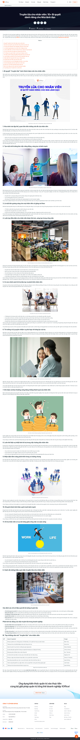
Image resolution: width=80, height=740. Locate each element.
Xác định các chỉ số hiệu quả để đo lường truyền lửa (13, 64)
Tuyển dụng (36, 717)
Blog (65, 706)
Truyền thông (36, 710)
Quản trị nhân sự (8, 5)
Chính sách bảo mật (38, 728)
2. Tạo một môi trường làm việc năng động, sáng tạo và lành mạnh (15, 46)
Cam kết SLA (46, 728)
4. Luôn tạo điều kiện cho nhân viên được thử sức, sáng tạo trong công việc (17, 49)
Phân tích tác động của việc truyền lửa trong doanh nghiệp (14, 66)
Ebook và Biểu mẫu (67, 719)
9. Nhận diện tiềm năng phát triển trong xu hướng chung (14, 58)
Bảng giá (39, 2)
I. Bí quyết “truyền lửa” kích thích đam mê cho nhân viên (14, 43)
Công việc (51, 710)
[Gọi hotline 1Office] (76, 736)
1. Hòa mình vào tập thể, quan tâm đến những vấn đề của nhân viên (16, 44)
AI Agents (27, 2)
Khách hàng (45, 2)
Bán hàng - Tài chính (67, 717)
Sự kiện (35, 712)
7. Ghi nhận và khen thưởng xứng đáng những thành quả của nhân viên (16, 54)
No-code (33, 2)
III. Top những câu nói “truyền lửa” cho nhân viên (12, 67)
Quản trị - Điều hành (67, 710)
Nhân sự (50, 712)
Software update (62, 728)
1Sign (50, 717)
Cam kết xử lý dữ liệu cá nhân (39, 721)
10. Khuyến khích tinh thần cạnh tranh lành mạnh (12, 59)
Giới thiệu (36, 706)
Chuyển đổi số (66, 708)
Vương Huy (49, 28)
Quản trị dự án (66, 715)
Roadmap (36, 708)
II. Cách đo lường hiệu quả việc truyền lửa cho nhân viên (13, 62)
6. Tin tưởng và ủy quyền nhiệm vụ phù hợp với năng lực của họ (15, 53)
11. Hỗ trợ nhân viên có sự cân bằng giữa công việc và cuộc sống (15, 61)
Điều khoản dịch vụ (21, 728)
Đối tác (35, 715)
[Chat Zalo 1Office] (76, 732)
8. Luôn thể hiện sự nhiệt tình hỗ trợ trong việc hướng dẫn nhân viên (16, 56)
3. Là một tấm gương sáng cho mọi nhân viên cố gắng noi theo (15, 48)
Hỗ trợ (35, 719)
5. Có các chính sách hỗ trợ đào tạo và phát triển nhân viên (14, 51)
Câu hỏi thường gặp (54, 728)
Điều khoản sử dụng (29, 728)
